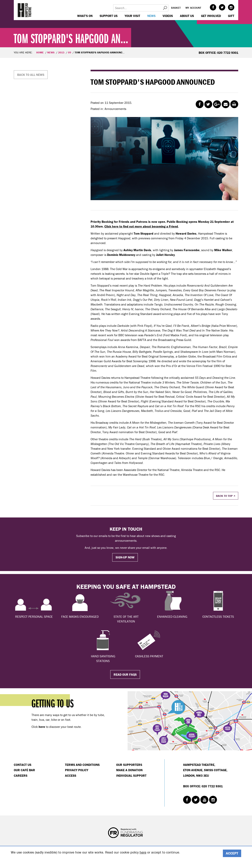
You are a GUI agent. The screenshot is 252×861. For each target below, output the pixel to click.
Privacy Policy (76, 770)
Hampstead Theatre (25, 10)
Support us (109, 16)
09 (69, 52)
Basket (176, 7)
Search (164, 7)
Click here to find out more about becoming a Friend (141, 226)
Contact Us (22, 765)
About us (187, 16)
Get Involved (211, 16)
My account (193, 7)
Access (70, 775)
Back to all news (30, 75)
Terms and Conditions (82, 765)
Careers (20, 775)
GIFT (231, 16)
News (151, 16)
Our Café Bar (24, 770)
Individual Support (131, 775)
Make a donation (129, 770)
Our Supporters (129, 765)
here (143, 852)
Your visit (132, 16)
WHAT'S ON (85, 16)
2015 (61, 52)
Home (40, 52)
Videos (168, 16)
